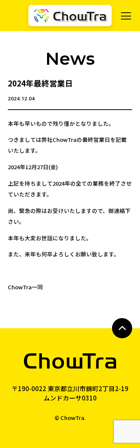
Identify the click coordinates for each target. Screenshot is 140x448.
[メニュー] (126, 16)
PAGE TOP (122, 328)
